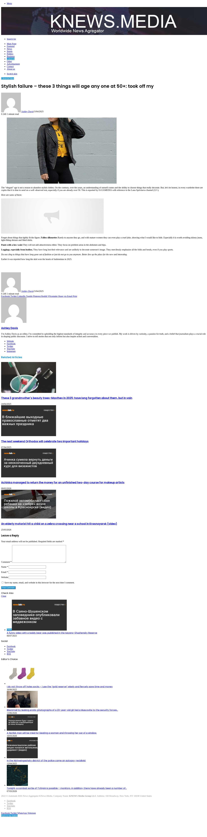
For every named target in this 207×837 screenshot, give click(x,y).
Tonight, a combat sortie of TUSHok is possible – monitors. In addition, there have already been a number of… (67, 788)
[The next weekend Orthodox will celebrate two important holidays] (28, 435)
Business (11, 56)
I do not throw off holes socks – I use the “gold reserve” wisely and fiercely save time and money (60, 686)
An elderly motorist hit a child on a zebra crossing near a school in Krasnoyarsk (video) (59, 524)
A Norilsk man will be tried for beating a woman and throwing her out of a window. (52, 733)
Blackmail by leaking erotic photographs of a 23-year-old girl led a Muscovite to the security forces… (62, 710)
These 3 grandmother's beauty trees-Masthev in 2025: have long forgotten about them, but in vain (66, 398)
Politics (10, 54)
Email (4, 572)
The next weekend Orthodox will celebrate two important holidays (45, 441)
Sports (9, 51)
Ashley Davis (27, 111)
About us (11, 69)
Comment (6, 562)
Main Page (11, 44)
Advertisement (13, 64)
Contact (10, 66)
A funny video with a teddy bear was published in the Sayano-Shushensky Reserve (52, 632)
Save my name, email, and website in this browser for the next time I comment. (39, 582)
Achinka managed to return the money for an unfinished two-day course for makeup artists (62, 482)
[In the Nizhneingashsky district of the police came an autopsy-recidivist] (22, 757)
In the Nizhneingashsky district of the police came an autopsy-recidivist (46, 760)
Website (4, 577)
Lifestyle (11, 59)
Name (4, 567)
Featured (11, 46)
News (9, 49)
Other (9, 61)
